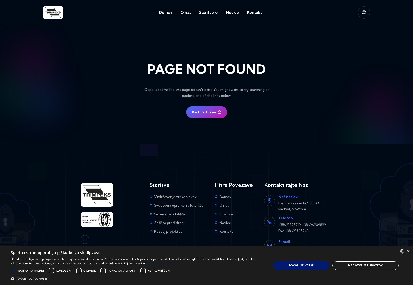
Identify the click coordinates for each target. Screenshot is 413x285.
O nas (185, 12)
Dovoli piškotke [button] (301, 265)
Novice (232, 12)
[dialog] (206, 265)
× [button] (408, 251)
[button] (364, 12)
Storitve (206, 12)
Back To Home (204, 112)
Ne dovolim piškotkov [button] (365, 265)
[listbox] (402, 251)
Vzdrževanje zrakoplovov (175, 197)
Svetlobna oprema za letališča (178, 205)
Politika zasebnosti (158, 263)
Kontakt (254, 12)
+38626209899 (314, 225)
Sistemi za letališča (169, 214)
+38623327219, (289, 225)
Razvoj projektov (168, 231)
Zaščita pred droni (169, 223)
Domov (165, 12)
